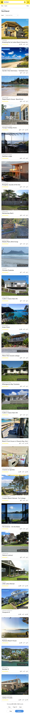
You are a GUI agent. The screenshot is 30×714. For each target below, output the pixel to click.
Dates (2, 5)
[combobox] (14, 2)
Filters (28, 5)
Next (20, 707)
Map (11, 711)
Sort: (2, 15)
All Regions (3, 9)
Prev (9, 707)
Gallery (19, 711)
